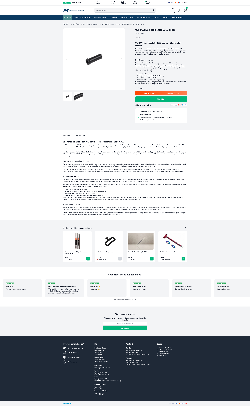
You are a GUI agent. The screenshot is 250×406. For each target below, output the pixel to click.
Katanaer (156, 17)
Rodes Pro (66, 24)
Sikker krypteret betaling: (143, 105)
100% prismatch (124, 2)
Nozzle (118, 24)
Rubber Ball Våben (127, 17)
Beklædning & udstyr (100, 17)
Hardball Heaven (177, 17)
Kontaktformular (164, 353)
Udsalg (165, 17)
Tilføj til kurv (161, 99)
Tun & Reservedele (92, 24)
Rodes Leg (67, 17)
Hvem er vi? (162, 355)
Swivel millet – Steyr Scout (104, 252)
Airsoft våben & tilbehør (82, 17)
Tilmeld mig (125, 328)
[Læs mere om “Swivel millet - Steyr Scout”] (120, 258)
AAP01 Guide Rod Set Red (168, 252)
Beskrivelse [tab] (67, 135)
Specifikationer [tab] (80, 135)
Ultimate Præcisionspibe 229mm (138, 252)
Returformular (163, 352)
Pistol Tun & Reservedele (107, 24)
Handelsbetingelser (165, 348)
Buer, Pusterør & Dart (143, 17)
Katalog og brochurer (165, 350)
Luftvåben (114, 17)
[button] (88, 258)
